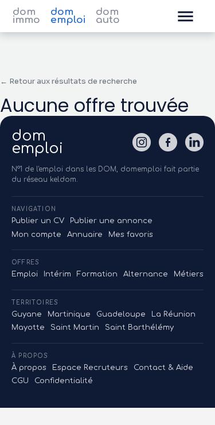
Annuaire (85, 235)
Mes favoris (130, 235)
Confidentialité (63, 381)
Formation (97, 274)
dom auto (108, 16)
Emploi (24, 274)
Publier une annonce (111, 221)
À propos (28, 368)
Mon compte (36, 235)
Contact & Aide (163, 368)
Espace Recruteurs (90, 368)
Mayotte (28, 327)
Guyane (26, 314)
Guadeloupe (121, 314)
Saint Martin (74, 327)
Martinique (69, 314)
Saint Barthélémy (139, 327)
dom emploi (67, 16)
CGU (20, 381)
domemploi (37, 142)
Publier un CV (37, 221)
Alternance (145, 274)
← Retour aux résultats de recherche (68, 81)
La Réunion (173, 314)
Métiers (189, 274)
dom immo (26, 16)
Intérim (57, 274)
